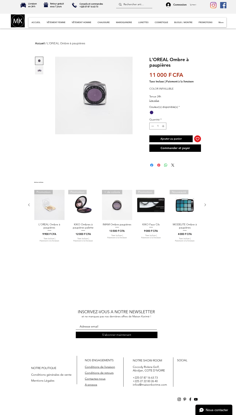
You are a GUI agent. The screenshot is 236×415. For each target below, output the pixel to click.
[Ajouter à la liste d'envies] (197, 138)
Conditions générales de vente (51, 374)
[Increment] (163, 126)
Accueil (40, 43)
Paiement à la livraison (180, 81)
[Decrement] (152, 126)
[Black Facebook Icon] (190, 399)
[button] (194, 5)
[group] (117, 216)
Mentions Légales (42, 380)
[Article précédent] (29, 205)
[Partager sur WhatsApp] (166, 165)
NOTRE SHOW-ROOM (147, 360)
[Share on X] (173, 165)
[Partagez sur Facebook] (152, 165)
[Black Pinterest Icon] (185, 399)
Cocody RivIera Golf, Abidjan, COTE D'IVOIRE (149, 368)
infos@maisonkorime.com (150, 384)
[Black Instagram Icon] (179, 399)
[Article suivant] (205, 205)
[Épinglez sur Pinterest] (159, 165)
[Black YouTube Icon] (196, 399)
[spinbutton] (158, 126)
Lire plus (154, 100)
